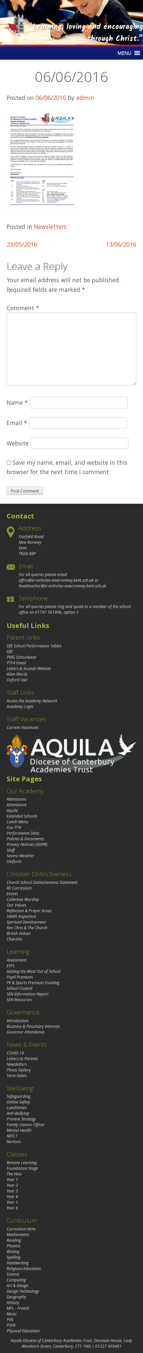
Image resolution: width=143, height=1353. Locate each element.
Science (13, 1274)
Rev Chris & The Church (27, 928)
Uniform (14, 861)
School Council (19, 988)
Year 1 (12, 1179)
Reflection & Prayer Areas (29, 911)
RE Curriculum (19, 888)
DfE (10, 651)
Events (12, 894)
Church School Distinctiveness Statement (42, 882)
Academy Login (20, 706)
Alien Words (17, 674)
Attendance (17, 805)
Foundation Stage (22, 1168)
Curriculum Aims (21, 1229)
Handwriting (18, 1263)
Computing (16, 1280)
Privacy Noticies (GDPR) (27, 844)
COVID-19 (15, 1053)
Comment (23, 308)
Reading (14, 1240)
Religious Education (24, 1268)
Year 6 (12, 1208)
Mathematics (18, 1234)
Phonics (13, 1246)
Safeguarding (18, 1096)
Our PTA (14, 827)
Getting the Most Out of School (34, 971)
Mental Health (19, 1130)
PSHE (11, 1325)
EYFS (11, 966)
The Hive (14, 1174)
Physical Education (23, 1331)
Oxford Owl (17, 680)
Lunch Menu (17, 822)
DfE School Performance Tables (34, 646)
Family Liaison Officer (26, 1124)
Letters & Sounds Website (29, 668)
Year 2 (12, 1185)
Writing (13, 1251)
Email (17, 423)
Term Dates (17, 1075)
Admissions (16, 799)
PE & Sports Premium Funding (33, 983)
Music (12, 1314)
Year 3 (12, 1191)
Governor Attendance (26, 1032)
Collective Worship (23, 899)
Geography (16, 1297)
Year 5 (12, 1202)
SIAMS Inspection (21, 916)
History (13, 1302)
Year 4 (12, 1196)
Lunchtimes (17, 1107)
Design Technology (23, 1291)
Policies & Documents (25, 839)
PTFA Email (16, 663)
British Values (19, 933)
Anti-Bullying (18, 1113)
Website (18, 443)
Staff (11, 850)
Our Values (16, 905)
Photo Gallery (19, 1070)
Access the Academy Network (32, 701)
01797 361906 (48, 612)
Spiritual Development (26, 922)
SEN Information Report (28, 994)
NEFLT (12, 1136)
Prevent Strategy (21, 1119)
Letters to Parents (22, 1058)
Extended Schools (22, 816)
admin (85, 98)
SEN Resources (19, 1000)
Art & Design (17, 1285)
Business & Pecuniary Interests (33, 1026)
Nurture (14, 1141)
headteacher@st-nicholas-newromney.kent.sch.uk (62, 586)
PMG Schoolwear (22, 657)
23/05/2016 (22, 244)
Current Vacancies (23, 727)
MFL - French (18, 1308)
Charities (14, 939)
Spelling (13, 1257)
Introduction (18, 1020)
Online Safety (18, 1102)
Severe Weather (20, 856)
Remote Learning (22, 1162)
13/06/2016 (121, 244)
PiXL (10, 1319)
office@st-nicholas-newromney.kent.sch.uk (56, 580)
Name (17, 402)
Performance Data (23, 833)
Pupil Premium (20, 977)
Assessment (17, 960)
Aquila (12, 810)
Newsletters (50, 227)
